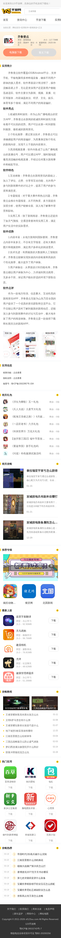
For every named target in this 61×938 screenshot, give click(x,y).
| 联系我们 (24, 909)
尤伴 (18, 659)
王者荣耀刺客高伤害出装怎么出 (22, 714)
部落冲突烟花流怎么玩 (17, 752)
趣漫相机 (21, 645)
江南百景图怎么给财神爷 (18, 736)
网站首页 (16, 28)
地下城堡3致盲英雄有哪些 (19, 730)
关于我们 (11, 909)
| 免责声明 (49, 909)
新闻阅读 (33, 28)
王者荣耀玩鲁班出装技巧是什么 (22, 725)
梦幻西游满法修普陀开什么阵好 (22, 747)
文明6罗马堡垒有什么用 (18, 720)
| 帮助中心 (31, 913)
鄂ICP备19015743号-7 (31, 928)
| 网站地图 (43, 913)
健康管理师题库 (25, 673)
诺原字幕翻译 (23, 616)
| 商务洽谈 (36, 909)
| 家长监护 (18, 913)
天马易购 (21, 630)
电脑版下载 (15, 52)
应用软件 (25, 28)
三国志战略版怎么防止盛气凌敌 (22, 741)
